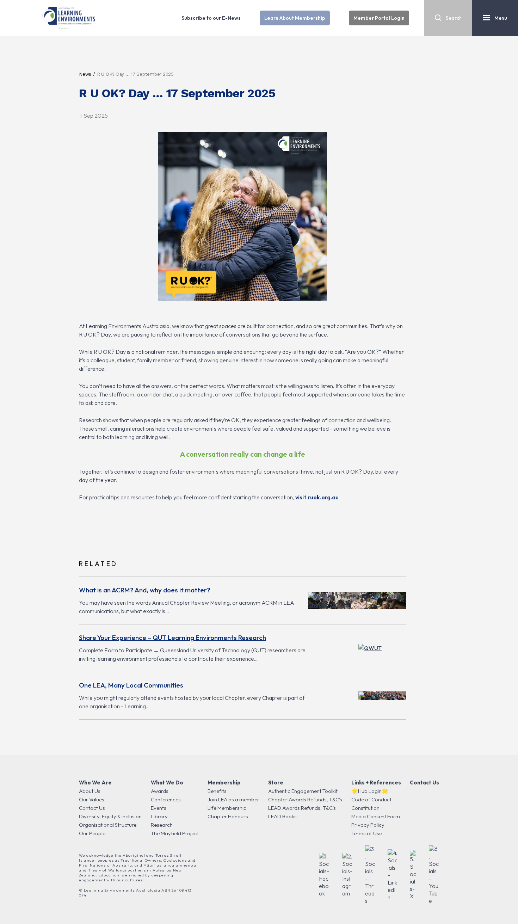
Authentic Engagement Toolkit (303, 791)
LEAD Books (282, 816)
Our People (92, 833)
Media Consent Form (375, 816)
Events (158, 808)
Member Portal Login (379, 18)
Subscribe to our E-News (211, 18)
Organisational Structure (107, 824)
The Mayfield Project (175, 833)
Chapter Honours (228, 816)
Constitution (365, 808)
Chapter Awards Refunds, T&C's (305, 799)
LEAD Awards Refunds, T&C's (302, 808)
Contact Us (92, 808)
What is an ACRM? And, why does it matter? (144, 590)
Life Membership (227, 808)
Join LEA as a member (233, 799)
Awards (159, 791)
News (85, 74)
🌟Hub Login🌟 (369, 791)
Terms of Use (366, 833)
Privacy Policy (367, 824)
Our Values (91, 799)
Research (162, 824)
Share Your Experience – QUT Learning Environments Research (172, 637)
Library (159, 816)
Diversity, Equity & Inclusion (110, 816)
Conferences (166, 799)
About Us (89, 791)
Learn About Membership (294, 18)
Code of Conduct (371, 799)
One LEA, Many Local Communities (131, 685)
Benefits (217, 791)
